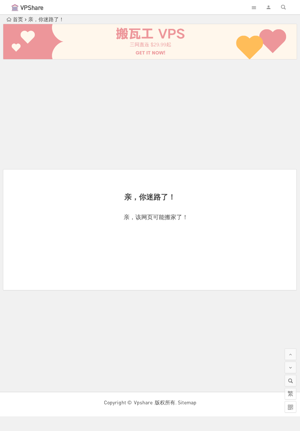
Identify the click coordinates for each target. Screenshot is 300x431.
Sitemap (187, 402)
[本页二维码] (290, 407)
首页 (18, 19)
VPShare (32, 7)
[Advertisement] (150, 114)
